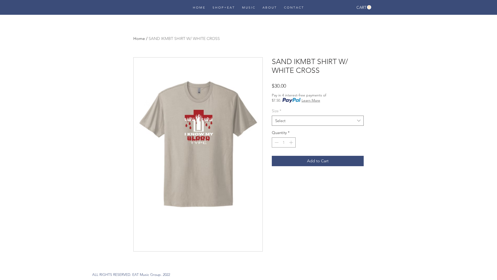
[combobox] (318, 121)
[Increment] (291, 142)
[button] (363, 7)
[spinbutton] (284, 142)
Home (139, 38)
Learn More (311, 100)
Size (276, 110)
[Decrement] (276, 142)
